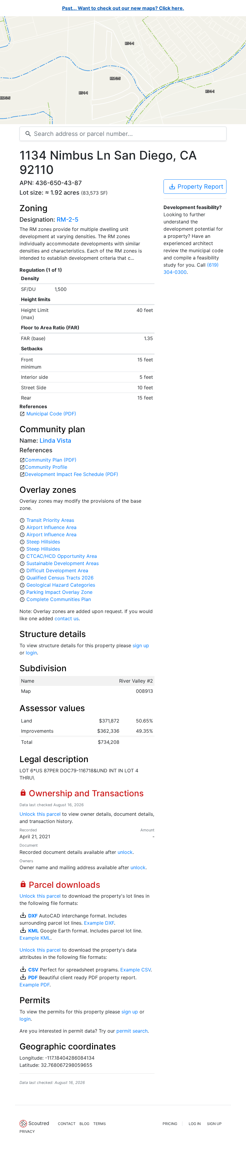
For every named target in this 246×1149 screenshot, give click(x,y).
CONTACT (67, 1123)
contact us (67, 618)
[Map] (123, 70)
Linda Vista (55, 440)
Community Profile (46, 467)
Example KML (35, 938)
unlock (125, 852)
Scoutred (38, 1123)
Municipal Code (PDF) (51, 414)
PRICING (170, 1123)
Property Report (196, 186)
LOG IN (195, 1123)
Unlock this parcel (40, 814)
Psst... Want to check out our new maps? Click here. (123, 8)
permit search (132, 1031)
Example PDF (35, 985)
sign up (141, 645)
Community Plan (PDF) (50, 460)
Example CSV (135, 970)
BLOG (84, 1123)
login (31, 653)
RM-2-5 (67, 219)
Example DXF (99, 923)
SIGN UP (214, 1123)
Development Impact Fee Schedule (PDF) (71, 474)
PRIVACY (27, 1131)
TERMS (99, 1123)
